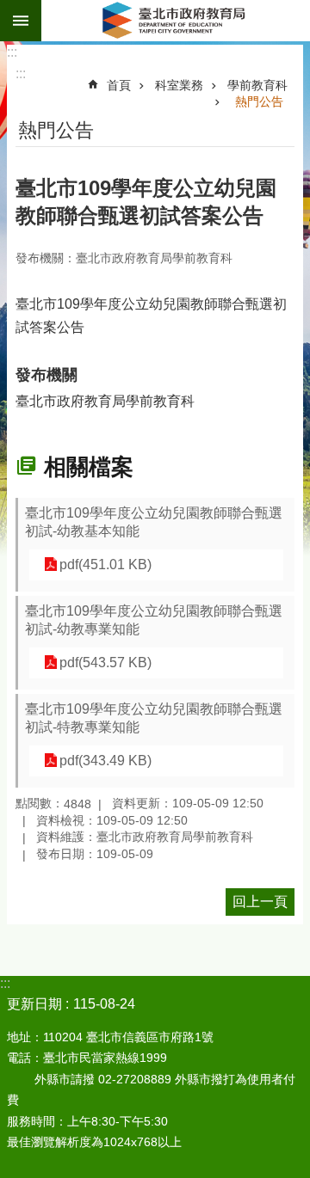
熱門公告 (259, 101)
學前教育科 (257, 85)
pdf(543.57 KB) (105, 662)
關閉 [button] (20, 20)
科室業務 (179, 85)
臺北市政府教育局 (175, 20)
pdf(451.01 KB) (105, 564)
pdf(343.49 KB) (105, 760)
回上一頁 (260, 901)
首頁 (119, 85)
